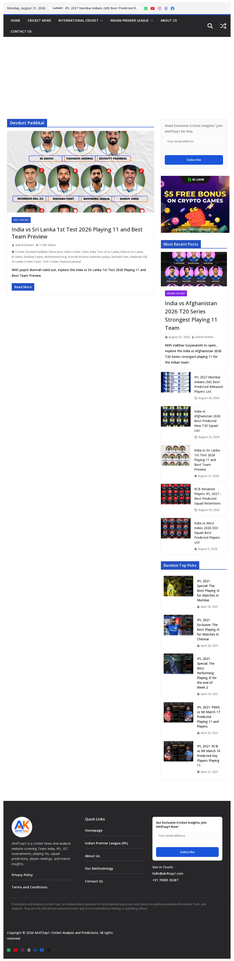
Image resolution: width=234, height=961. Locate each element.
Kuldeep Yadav (33, 257)
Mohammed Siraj (56, 257)
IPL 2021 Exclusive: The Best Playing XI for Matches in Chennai (208, 629)
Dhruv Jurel (56, 252)
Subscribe (194, 160)
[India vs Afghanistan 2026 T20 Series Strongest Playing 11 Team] (194, 269)
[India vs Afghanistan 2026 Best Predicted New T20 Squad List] (176, 424)
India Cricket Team (76, 252)
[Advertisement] (116, 71)
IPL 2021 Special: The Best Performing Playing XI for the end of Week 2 (207, 672)
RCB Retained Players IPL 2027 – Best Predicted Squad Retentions (208, 496)
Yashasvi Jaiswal (70, 262)
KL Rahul (17, 257)
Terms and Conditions (29, 887)
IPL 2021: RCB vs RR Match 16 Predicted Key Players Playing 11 (208, 755)
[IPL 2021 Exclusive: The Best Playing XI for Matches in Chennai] (178, 633)
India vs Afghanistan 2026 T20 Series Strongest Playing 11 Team (191, 315)
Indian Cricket (176, 293)
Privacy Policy (22, 875)
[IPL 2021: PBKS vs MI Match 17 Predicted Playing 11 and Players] (178, 720)
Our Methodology (99, 868)
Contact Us (21, 31)
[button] (100, 20)
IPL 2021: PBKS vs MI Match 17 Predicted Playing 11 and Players (208, 716)
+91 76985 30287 (165, 880)
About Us (169, 20)
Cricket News (39, 20)
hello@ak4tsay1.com (167, 873)
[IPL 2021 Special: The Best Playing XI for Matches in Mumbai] (178, 594)
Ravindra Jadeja (100, 257)
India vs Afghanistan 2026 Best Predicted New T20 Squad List (207, 421)
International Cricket (78, 20)
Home (15, 20)
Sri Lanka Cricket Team (26, 262)
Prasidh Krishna (78, 257)
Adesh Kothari (24, 245)
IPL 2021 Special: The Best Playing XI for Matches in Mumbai (208, 590)
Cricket (19, 252)
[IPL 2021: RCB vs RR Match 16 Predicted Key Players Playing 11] (178, 759)
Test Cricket (21, 220)
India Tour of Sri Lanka (104, 252)
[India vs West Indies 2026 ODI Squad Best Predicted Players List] (176, 536)
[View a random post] (223, 26)
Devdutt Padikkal (36, 252)
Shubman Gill (138, 257)
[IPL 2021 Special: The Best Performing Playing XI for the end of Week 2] (178, 676)
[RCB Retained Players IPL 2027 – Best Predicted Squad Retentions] (176, 499)
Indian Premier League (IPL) (106, 843)
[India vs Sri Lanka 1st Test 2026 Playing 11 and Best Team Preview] (176, 463)
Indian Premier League (129, 20)
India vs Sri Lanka (131, 252)
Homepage (93, 830)
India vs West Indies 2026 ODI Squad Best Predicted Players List (207, 532)
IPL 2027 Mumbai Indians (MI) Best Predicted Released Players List (103, 8)
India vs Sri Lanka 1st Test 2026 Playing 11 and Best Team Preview (77, 233)
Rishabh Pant (120, 257)
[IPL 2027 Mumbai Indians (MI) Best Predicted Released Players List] (176, 387)
